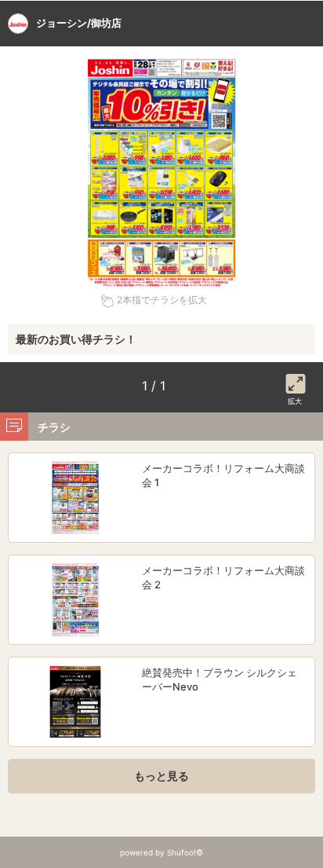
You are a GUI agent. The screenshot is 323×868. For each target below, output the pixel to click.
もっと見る (161, 775)
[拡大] (295, 381)
